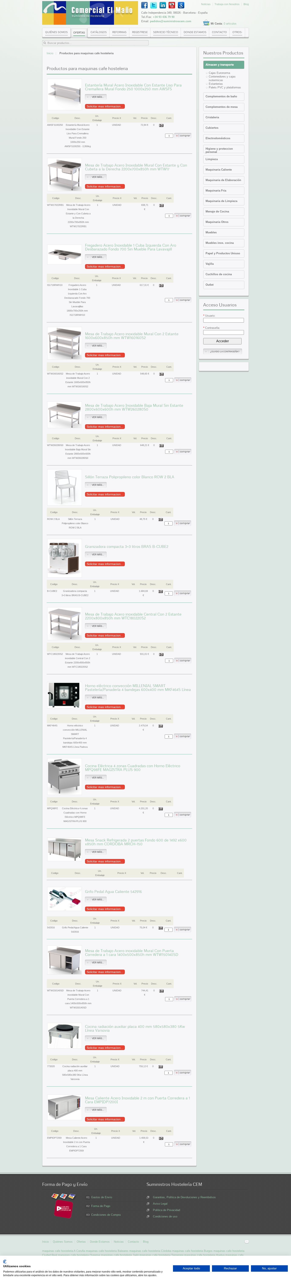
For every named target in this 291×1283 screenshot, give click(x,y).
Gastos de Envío (101, 1197)
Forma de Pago (100, 1206)
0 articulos (230, 23)
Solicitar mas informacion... (105, 106)
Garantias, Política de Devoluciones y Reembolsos (184, 1197)
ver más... (98, 97)
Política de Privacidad (166, 1210)
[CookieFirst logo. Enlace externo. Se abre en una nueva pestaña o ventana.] (4, 1262)
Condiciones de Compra (106, 1214)
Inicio (50, 53)
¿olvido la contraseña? (224, 351)
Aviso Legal (160, 1203)
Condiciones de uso (165, 1216)
